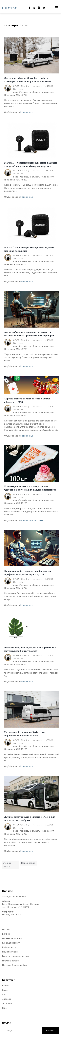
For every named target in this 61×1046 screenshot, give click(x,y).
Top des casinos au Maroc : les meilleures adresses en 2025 (27, 400)
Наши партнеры (10, 951)
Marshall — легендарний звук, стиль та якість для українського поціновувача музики (31, 164)
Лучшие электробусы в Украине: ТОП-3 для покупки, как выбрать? (29, 818)
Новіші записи (28, 863)
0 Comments (18, 89)
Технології (7, 1003)
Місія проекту (9, 947)
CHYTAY (9, 7)
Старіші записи (7, 864)
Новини (24, 112)
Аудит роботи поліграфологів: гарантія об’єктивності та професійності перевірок (29, 334)
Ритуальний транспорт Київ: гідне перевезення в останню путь (25, 734)
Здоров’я (6, 999)
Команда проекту (11, 942)
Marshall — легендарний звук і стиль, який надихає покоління (29, 249)
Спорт (5, 990)
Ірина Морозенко (35, 86)
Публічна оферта (10, 960)
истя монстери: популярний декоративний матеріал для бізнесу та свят (30, 649)
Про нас (6, 929)
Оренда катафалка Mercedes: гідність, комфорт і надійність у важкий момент (27, 79)
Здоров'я (33, 520)
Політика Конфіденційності (15, 965)
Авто (4, 994)
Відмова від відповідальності (16, 956)
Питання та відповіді (12, 938)
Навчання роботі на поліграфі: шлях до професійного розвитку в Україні (27, 572)
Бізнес (5, 985)
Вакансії (6, 933)
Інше (31, 112)
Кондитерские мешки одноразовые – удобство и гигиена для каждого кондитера (30, 488)
